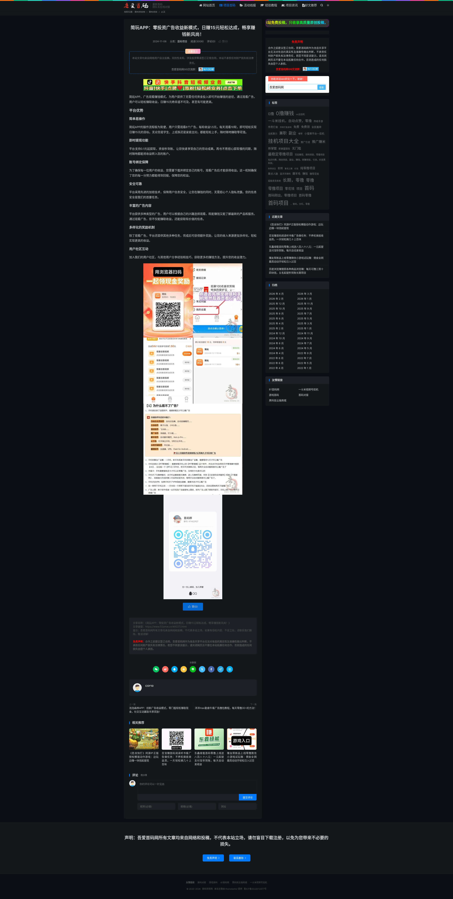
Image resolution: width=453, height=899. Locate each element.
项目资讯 (291, 5)
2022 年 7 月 (304, 358)
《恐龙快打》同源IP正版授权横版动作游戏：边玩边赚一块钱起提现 (144, 756)
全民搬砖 (317, 127)
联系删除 (240, 857)
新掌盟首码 (284, 148)
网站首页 (208, 5)
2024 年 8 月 (276, 343)
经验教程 (270, 5)
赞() (223, 41)
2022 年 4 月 (276, 367)
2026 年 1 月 (304, 298)
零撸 (310, 180)
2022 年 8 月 (276, 358)
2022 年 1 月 (304, 367)
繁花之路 (289, 168)
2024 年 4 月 (276, 353)
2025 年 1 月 (304, 328)
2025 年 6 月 (276, 318)
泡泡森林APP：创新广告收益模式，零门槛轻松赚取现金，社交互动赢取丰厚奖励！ (158, 709)
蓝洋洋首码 (285, 173)
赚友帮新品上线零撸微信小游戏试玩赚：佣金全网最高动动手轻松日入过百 (241, 756)
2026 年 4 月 (276, 293)
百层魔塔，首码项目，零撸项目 (310, 154)
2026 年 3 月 (304, 293)
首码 (309, 188)
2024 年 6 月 (276, 348)
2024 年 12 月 (277, 333)
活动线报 (249, 5)
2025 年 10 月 (277, 308)
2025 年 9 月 (304, 308)
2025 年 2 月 (276, 328)
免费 (296, 127)
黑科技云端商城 (277, 400)
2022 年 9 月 (304, 353)
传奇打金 (273, 127)
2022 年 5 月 (304, 363)
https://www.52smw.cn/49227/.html (166, 626)
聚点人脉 (273, 173)
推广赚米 (318, 142)
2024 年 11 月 (305, 333)
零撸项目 (275, 188)
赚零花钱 (314, 173)
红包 (296, 168)
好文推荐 (311, 5)
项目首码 (228, 5)
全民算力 (272, 133)
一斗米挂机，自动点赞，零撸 (290, 121)
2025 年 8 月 (276, 313)
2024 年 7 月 (304, 343)
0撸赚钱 (285, 113)
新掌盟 (272, 148)
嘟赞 (300, 133)
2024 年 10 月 (277, 338)
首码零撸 (305, 195)
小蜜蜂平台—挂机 (314, 133)
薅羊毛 (296, 173)
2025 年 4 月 (276, 323)
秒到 (280, 168)
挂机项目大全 (283, 141)
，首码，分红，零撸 (300, 204)
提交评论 (248, 797)
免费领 (305, 127)
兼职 (283, 133)
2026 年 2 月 (276, 298)
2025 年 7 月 (304, 313)
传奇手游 (318, 121)
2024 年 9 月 (304, 338)
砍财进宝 (272, 168)
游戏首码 (274, 394)
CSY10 (149, 685)
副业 (292, 133)
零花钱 (289, 188)
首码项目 (153, 11)
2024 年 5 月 (304, 348)
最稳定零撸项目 (280, 154)
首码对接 (303, 394)
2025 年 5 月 (304, 318)
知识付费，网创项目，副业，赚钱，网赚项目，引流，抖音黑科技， (296, 161)
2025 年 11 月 (305, 303)
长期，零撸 (293, 180)
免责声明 (213, 857)
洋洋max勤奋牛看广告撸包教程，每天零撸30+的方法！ (226, 707)
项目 (299, 188)
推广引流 (305, 142)
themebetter (231, 889)
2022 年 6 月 (276, 363)
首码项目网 (136, 5)
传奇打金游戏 (286, 127)
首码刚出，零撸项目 (282, 195)
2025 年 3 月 (304, 323)
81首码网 (274, 389)
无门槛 (296, 148)
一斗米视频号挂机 (308, 389)
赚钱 (305, 173)
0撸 (271, 114)
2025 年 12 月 (277, 303)
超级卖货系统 (274, 181)
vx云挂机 (300, 114)
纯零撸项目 (307, 168)
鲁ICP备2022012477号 (255, 889)
